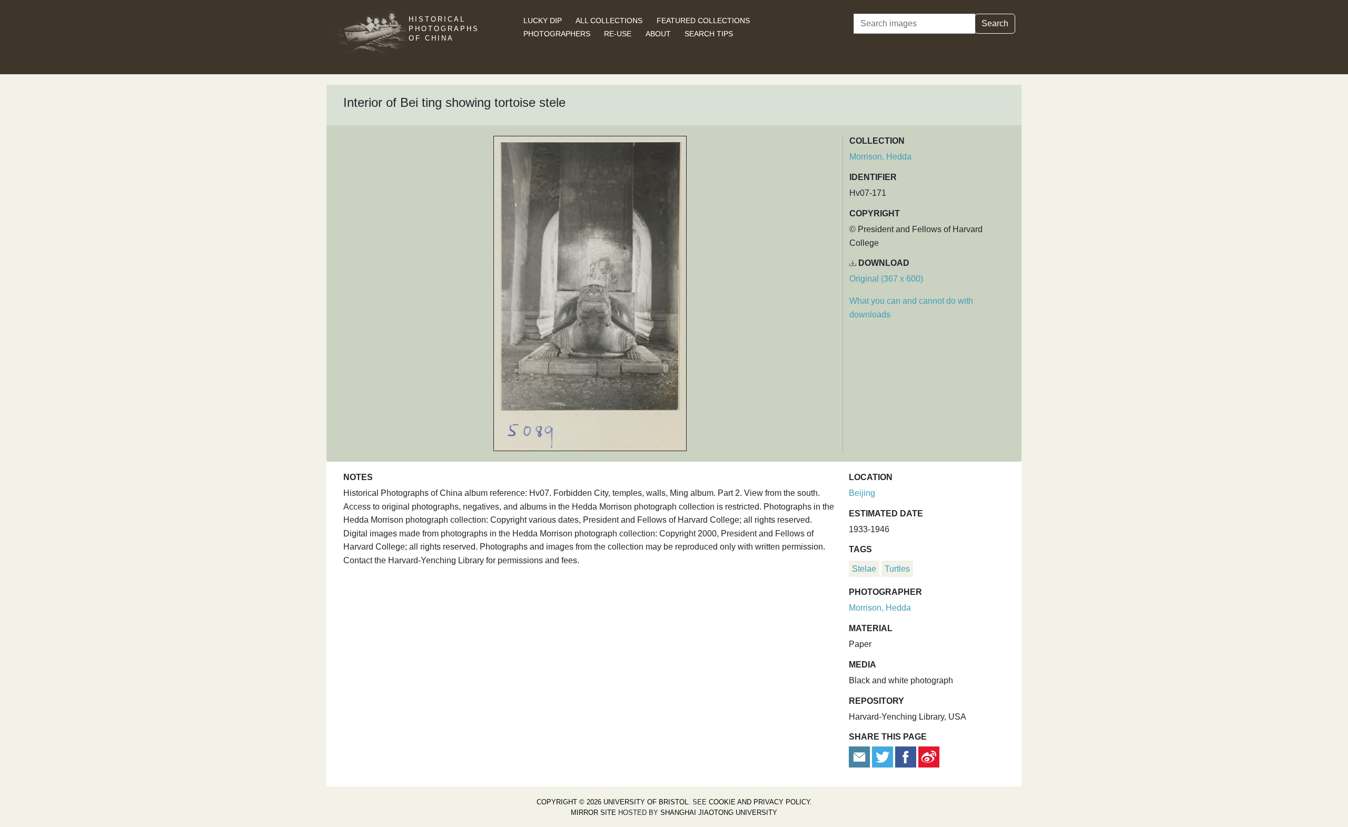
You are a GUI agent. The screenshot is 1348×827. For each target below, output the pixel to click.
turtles (897, 568)
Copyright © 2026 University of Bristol (612, 802)
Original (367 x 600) (886, 278)
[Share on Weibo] (928, 756)
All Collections (609, 20)
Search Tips (709, 33)
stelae (864, 568)
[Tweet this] (883, 756)
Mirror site (593, 812)
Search (995, 23)
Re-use (617, 33)
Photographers (556, 33)
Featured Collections (703, 20)
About (658, 33)
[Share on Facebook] (905, 756)
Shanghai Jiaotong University (718, 812)
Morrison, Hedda (880, 156)
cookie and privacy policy (759, 802)
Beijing (862, 493)
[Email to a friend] (860, 756)
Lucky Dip (542, 20)
